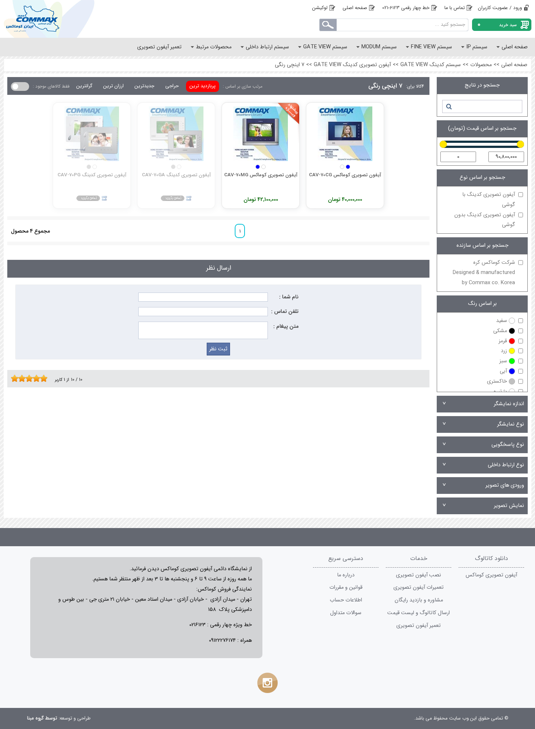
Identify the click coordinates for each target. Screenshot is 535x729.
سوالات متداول (345, 613)
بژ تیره (500, 391)
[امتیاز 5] (27, 378)
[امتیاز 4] (23, 378)
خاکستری (497, 381)
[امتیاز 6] (31, 378)
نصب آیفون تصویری (418, 575)
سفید (501, 321)
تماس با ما (454, 8)
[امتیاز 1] (13, 378)
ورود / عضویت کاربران (500, 8)
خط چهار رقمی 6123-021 (405, 8)
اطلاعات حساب (346, 600)
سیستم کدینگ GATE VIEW (430, 65)
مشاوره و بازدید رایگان (419, 600)
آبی (503, 371)
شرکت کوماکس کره (484, 272)
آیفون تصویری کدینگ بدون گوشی (484, 220)
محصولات (481, 65)
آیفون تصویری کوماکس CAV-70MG (260, 175)
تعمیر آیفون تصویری (418, 625)
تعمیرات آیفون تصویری (418, 587)
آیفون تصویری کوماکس (491, 575)
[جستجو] (448, 106)
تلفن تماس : (284, 311)
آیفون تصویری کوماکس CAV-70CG (345, 175)
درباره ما (345, 575)
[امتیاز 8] (38, 378)
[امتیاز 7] (34, 378)
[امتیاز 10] (45, 378)
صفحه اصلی (354, 8)
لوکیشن (320, 8)
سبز (503, 361)
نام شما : (288, 297)
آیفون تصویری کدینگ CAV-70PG (92, 175)
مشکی (500, 331)
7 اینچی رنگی (289, 65)
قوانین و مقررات (345, 587)
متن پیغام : (285, 326)
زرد (504, 351)
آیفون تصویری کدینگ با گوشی (488, 199)
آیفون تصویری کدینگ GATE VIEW (352, 65)
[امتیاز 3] (20, 378)
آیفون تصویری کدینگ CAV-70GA (176, 175)
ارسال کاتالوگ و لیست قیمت (418, 613)
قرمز (503, 341)
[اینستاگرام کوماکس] (267, 683)
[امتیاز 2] (16, 378)
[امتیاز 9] (42, 378)
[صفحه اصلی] (62, 19)
